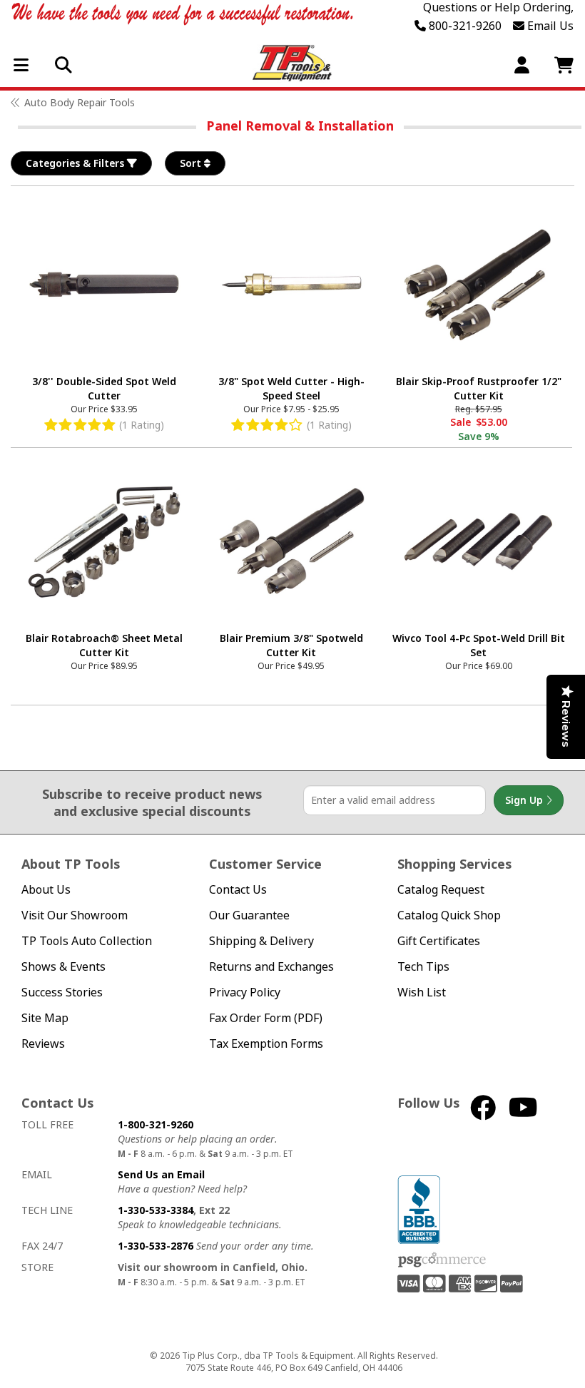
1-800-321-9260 (155, 1124)
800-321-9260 (464, 26)
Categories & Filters (76, 163)
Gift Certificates (438, 941)
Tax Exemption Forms (266, 1043)
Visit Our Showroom (74, 915)
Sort (192, 163)
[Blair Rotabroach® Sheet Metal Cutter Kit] (104, 541)
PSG (442, 1260)
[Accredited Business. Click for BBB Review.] (418, 1208)
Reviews (43, 1043)
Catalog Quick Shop (449, 915)
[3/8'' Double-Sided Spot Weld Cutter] (104, 284)
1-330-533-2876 (155, 1245)
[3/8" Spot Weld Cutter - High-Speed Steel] (291, 284)
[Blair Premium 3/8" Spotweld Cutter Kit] (291, 541)
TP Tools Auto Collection (86, 941)
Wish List (421, 992)
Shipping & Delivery (261, 941)
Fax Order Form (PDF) (265, 1018)
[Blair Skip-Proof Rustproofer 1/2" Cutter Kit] (479, 284)
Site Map (44, 1018)
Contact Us (238, 889)
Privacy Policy (244, 992)
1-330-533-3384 (155, 1210)
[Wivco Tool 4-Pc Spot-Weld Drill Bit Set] (479, 541)
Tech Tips (423, 966)
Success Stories (62, 992)
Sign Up (525, 800)
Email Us (549, 26)
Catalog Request (440, 889)
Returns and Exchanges (271, 966)
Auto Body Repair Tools (79, 102)
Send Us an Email (161, 1174)
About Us (46, 889)
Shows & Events (63, 966)
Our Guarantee (249, 915)
